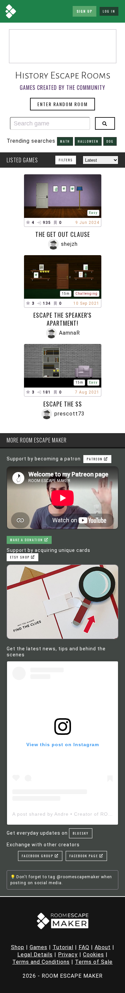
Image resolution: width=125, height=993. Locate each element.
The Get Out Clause (62, 234)
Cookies (93, 954)
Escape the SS (62, 404)
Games (38, 947)
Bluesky (81, 833)
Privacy (68, 954)
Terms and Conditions (41, 962)
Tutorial (63, 947)
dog (110, 141)
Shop (17, 947)
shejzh (69, 244)
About (103, 947)
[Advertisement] (62, 46)
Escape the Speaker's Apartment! (62, 319)
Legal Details (35, 954)
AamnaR (69, 333)
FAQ (84, 947)
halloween (88, 141)
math (65, 141)
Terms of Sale (94, 962)
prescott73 (69, 414)
